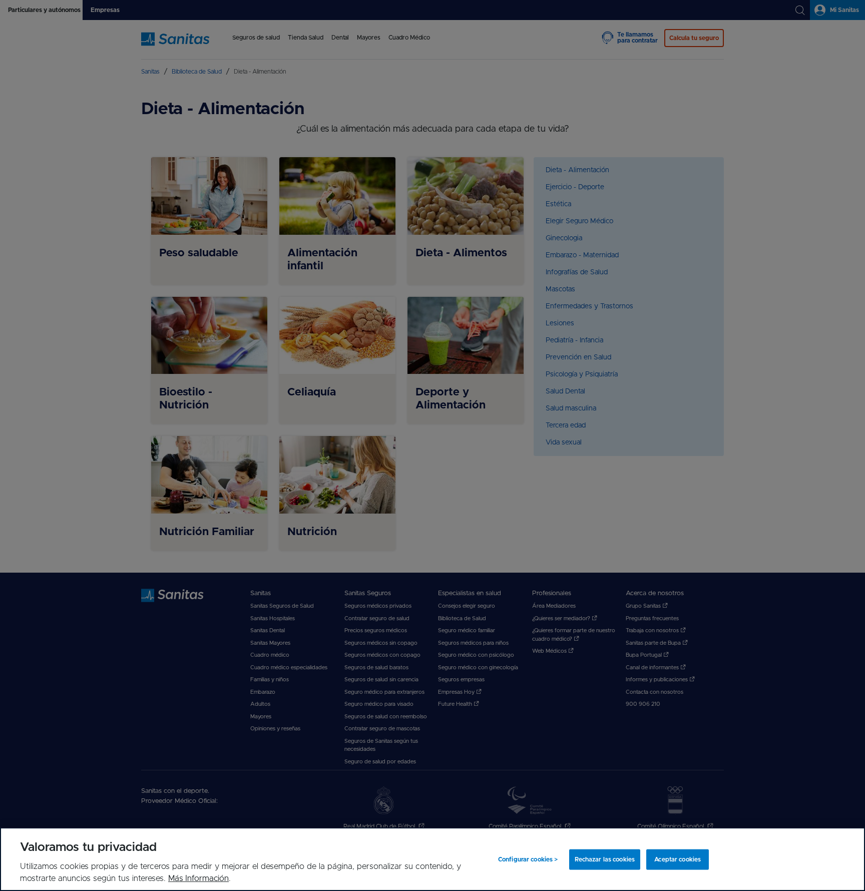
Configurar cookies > (528, 859)
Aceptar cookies (677, 859)
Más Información (198, 878)
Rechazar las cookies (605, 859)
